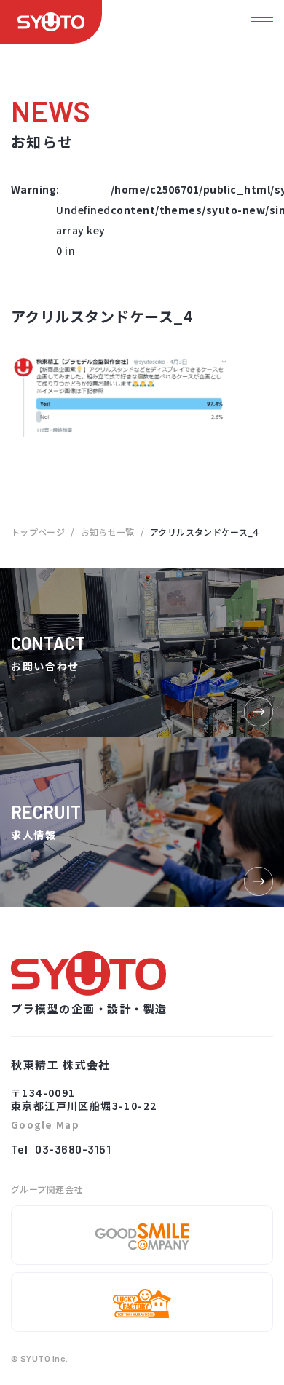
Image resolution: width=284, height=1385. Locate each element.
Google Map (45, 1125)
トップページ (38, 531)
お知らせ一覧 (108, 531)
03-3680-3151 (73, 1149)
